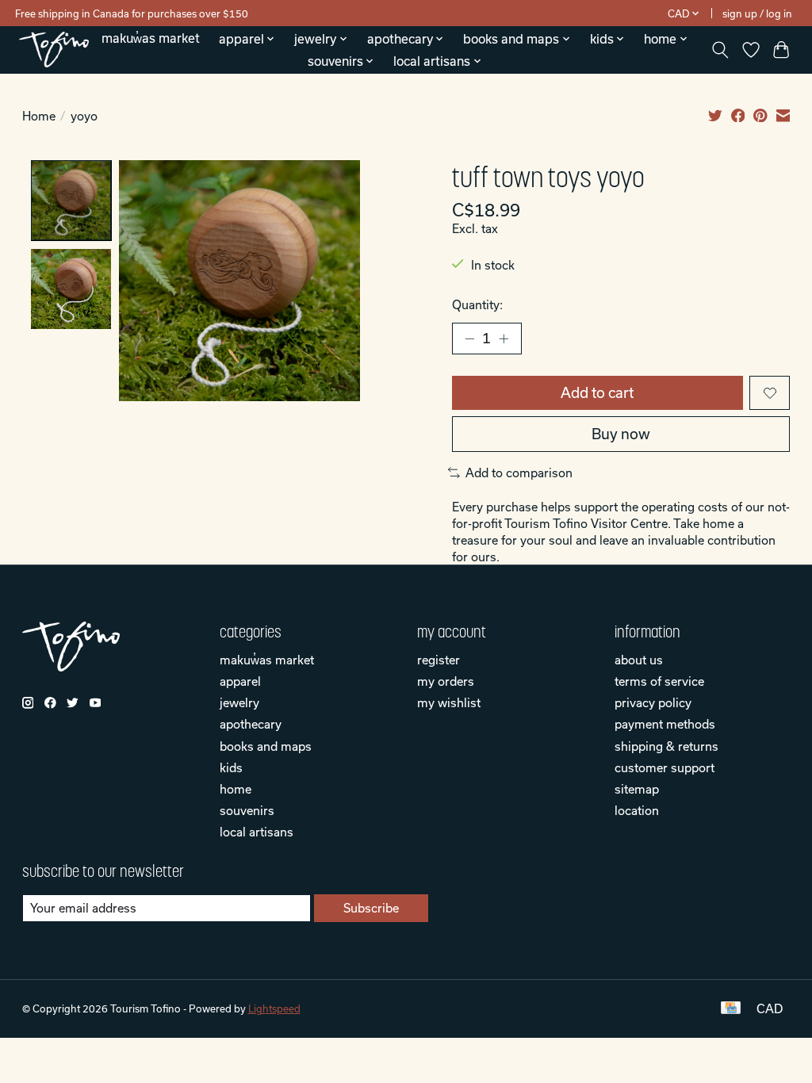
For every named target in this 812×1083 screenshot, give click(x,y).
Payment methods (665, 724)
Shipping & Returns (666, 746)
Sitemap (637, 789)
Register (438, 659)
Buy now (621, 434)
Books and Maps (266, 746)
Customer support (664, 767)
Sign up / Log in (757, 13)
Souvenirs (247, 810)
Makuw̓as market (151, 38)
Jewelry (239, 702)
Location (637, 810)
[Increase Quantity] (503, 338)
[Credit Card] (731, 1008)
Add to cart (597, 393)
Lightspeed (274, 1008)
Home (39, 116)
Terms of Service (659, 681)
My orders (445, 681)
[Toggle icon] (719, 50)
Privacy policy (653, 702)
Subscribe (371, 908)
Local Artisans (256, 832)
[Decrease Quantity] (469, 338)
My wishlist (449, 702)
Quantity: (477, 304)
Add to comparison (519, 472)
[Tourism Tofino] (54, 49)
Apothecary (251, 724)
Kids (231, 767)
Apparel (240, 681)
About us (639, 659)
